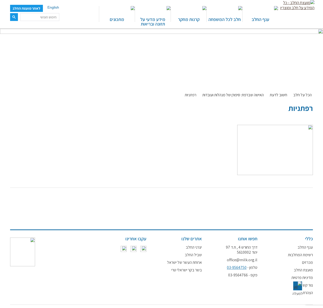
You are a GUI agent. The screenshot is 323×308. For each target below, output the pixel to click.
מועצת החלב (303, 270)
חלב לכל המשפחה (224, 19)
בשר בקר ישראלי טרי (186, 270)
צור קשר (307, 285)
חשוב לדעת (278, 95)
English (53, 7)
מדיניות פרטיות (302, 277)
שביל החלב (193, 254)
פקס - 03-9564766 (242, 275)
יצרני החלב (194, 247)
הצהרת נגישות (302, 292)
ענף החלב (260, 19)
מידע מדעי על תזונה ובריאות (152, 21)
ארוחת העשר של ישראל (184, 262)
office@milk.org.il (242, 260)
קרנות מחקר (189, 19)
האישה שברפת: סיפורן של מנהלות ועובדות (233, 95)
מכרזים (307, 262)
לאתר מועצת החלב (26, 8)
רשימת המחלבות (300, 254)
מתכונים (117, 19)
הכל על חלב (302, 95)
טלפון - (242, 267)
